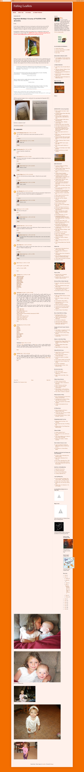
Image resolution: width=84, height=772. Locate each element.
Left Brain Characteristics (59, 470)
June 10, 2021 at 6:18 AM (25, 324)
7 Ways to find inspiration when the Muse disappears (62, 402)
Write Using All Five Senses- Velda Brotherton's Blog (61, 365)
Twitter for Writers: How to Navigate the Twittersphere (62, 254)
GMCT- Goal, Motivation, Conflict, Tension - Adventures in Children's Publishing (61, 212)
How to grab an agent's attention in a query (61, 146)
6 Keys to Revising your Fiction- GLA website (62, 240)
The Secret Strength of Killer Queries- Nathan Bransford (62, 120)
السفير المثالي (19, 314)
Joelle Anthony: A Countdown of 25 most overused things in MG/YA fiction (62, 330)
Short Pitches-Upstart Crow (60, 196)
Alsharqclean (19, 292)
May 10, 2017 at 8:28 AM (30, 165)
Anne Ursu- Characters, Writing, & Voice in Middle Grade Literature (62, 70)
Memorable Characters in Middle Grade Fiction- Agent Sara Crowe (62, 222)
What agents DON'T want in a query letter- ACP (61, 143)
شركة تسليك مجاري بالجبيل (22, 318)
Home (32, 380)
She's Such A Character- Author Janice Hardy (62, 299)
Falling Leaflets (23, 6)
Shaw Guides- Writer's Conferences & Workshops (62, 383)
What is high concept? (59, 371)
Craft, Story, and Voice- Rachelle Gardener (61, 199)
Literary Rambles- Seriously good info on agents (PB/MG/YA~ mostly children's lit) (62, 58)
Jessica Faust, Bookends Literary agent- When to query (62, 286)
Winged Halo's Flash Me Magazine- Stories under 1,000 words (61, 323)
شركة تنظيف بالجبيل (20, 308)
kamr (18, 262)
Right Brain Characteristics (60, 469)
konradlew (44, 764)
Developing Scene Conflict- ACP (61, 220)
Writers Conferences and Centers (61, 385)
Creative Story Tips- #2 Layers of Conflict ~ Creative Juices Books (62, 413)
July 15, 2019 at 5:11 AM (25, 274)
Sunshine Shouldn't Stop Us (60, 432)
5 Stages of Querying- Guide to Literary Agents (62, 141)
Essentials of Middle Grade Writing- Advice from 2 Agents (61, 166)
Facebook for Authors (59, 259)
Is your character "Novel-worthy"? (61, 300)
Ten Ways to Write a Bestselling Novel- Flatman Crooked (62, 456)
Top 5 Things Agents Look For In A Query (61, 132)
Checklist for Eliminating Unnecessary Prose (62, 171)
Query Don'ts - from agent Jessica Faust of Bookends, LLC (62, 135)
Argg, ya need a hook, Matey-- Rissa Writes (61, 375)
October (67, 578)
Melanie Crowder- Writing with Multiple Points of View (62, 75)
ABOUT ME (20, 12)
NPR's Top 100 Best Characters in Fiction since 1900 (62, 296)
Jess (62, 18)
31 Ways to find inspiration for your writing (61, 404)
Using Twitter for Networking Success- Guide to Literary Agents (62, 249)
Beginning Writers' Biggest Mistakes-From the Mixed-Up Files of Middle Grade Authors (62, 342)
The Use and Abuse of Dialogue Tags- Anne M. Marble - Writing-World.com (62, 479)
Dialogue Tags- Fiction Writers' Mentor (62, 481)
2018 (66, 575)
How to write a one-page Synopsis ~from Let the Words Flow (62, 188)
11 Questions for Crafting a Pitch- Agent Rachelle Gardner (62, 227)
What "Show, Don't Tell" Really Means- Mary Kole (62, 205)
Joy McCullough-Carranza (22, 132)
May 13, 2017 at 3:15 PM (30, 254)
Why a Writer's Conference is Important (62, 391)
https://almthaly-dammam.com (22, 311)
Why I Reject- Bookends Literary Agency (62, 125)
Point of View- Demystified (60, 233)
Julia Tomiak (19, 244)
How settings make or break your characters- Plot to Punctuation (61, 201)
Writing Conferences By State (60, 381)
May (66, 584)
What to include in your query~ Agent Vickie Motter (62, 111)
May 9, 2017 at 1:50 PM (30, 140)
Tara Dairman (19, 156)
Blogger (52, 764)
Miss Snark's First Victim (59, 51)
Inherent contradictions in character (61, 304)
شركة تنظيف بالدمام (20, 309)
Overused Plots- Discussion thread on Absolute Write (61, 335)
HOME (14, 12)
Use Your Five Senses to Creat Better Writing (61, 358)
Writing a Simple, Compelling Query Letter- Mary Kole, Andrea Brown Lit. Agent (62, 117)
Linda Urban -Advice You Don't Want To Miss (62, 67)
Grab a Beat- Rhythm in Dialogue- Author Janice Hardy (62, 230)
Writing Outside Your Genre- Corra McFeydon (61, 422)
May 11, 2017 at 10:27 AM (30, 217)
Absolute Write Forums (59, 48)
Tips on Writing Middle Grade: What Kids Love (62, 243)
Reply (18, 136)
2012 (66, 605)
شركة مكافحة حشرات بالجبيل (22, 317)
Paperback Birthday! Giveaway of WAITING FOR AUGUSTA (67, 589)
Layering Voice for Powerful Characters (62, 306)
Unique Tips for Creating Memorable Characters (61, 308)
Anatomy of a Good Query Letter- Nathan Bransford (62, 148)
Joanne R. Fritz (20, 225)
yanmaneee (19, 274)
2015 (66, 600)
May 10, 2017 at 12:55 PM (30, 182)
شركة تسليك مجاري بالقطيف (22, 319)
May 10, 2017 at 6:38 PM (23, 209)
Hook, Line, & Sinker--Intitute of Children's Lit (61, 373)
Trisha (18, 209)
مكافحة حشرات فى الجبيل (21, 268)
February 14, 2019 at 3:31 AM (24, 262)
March (67, 595)
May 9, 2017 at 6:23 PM (27, 149)
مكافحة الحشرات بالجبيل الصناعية (23, 265)
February (67, 596)
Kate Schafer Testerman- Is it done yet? (62, 290)
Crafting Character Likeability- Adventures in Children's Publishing (61, 174)
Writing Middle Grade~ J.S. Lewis (61, 214)
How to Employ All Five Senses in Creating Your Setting (61, 355)
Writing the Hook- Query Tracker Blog (62, 124)
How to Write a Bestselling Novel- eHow (62, 460)
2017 (66, 577)
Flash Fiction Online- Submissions (61, 321)
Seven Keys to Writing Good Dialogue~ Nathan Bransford (62, 209)
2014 (66, 602)
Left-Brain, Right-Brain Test (60, 473)
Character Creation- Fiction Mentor (61, 309)
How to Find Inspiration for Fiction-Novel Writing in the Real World (62, 397)
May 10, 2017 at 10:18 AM (28, 174)
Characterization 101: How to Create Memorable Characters (61, 302)
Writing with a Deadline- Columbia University (61, 439)
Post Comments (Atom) (23, 382)
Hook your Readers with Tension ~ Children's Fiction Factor (61, 411)
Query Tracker (57, 60)
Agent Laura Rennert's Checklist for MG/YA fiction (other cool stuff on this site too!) (62, 445)
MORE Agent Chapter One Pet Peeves (62, 207)
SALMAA (18, 353)
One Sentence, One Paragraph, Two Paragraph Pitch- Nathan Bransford (61, 225)
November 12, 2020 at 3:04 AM (27, 292)
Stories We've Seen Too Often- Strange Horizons (62, 333)
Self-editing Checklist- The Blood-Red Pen (62, 193)
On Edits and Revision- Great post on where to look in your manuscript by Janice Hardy (61, 182)
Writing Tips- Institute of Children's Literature (61, 238)
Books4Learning (20, 149)
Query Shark (57, 52)
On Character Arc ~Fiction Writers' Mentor (61, 449)
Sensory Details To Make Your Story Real (62, 359)
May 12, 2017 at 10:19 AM (26, 244)
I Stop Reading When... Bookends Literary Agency (61, 122)
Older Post (48, 380)
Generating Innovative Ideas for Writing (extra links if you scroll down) (62, 399)
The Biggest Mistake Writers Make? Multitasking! (61, 345)
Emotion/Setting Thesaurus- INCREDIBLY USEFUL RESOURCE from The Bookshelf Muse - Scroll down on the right (62, 217)
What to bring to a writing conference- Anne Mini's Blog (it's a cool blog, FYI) (62, 389)
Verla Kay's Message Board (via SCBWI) (62, 49)
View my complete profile (58, 32)
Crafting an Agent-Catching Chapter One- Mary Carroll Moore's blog (62, 169)
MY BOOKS (28, 12)
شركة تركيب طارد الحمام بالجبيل (23, 315)
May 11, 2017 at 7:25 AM (27, 225)
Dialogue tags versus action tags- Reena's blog (62, 483)
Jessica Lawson (22, 140)
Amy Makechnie (20, 191)
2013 (66, 604)
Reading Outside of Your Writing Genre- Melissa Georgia (62, 427)
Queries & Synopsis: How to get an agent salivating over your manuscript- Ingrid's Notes (62, 137)
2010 (66, 609)
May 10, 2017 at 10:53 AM (28, 191)
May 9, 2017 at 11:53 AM (31, 132)
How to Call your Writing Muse (60, 472)
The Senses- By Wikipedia (60, 363)
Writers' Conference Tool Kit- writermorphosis (60, 387)
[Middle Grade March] (62, 43)
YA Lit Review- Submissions (60, 320)
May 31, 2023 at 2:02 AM (25, 353)
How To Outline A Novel (59, 203)
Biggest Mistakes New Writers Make (61, 347)
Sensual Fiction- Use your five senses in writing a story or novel (62, 353)
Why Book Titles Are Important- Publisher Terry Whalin (61, 275)
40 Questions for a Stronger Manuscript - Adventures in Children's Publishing (62, 191)
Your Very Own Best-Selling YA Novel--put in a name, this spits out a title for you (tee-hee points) (62, 463)
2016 (66, 599)
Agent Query (57, 61)
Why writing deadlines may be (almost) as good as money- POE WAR (62, 437)
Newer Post (16, 380)
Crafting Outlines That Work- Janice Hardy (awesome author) (61, 180)
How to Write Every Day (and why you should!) (62, 434)
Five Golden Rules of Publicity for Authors (61, 251)
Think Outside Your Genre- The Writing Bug (62, 424)
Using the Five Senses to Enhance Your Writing (62, 361)
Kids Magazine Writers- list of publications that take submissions (61, 315)
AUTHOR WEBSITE (37, 12)
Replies (19, 138)
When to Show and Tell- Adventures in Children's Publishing (62, 235)
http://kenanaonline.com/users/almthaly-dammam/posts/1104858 (28, 313)
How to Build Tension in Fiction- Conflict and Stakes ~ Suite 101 (62, 416)
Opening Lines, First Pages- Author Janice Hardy (62, 186)
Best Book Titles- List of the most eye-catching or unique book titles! (62, 277)
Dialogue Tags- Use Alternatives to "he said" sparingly (62, 485)
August (67, 582)
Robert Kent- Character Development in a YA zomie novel (62, 72)
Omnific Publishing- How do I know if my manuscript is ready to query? (62, 288)
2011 (66, 607)
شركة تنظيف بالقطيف (21, 312)
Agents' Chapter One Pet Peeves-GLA (62, 195)
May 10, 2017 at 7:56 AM (26, 156)
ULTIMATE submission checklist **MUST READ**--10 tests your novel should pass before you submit (62, 176)
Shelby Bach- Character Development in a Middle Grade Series (62, 77)
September (67, 580)
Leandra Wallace (20, 174)
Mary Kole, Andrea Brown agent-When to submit (62, 284)
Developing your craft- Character (61, 231)
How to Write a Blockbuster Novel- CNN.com (61, 458)
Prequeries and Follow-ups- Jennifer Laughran (61, 151)
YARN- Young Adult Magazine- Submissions (61, 318)
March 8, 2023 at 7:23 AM (26, 342)
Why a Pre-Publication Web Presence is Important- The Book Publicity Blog (62, 256)
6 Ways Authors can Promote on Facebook (62, 258)
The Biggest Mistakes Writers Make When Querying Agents (62, 114)
